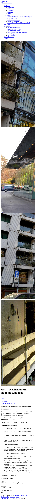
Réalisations (7, 24)
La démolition (11, 35)
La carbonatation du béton (14, 29)
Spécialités (7, 26)
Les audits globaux (12, 34)
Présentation (10, 7)
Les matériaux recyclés (13, 30)
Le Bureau (7, 6)
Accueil (3, 398)
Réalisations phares (9, 37)
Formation (10, 12)
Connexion (4, 1)
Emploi (9, 13)
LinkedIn (12, 497)
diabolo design (6, 498)
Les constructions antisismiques (15, 27)
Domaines (7, 15)
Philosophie (10, 9)
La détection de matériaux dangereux (17, 32)
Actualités (10, 10)
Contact (6, 38)
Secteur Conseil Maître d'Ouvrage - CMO (18, 23)
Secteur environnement (13, 20)
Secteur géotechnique (13, 21)
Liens (17, 497)
